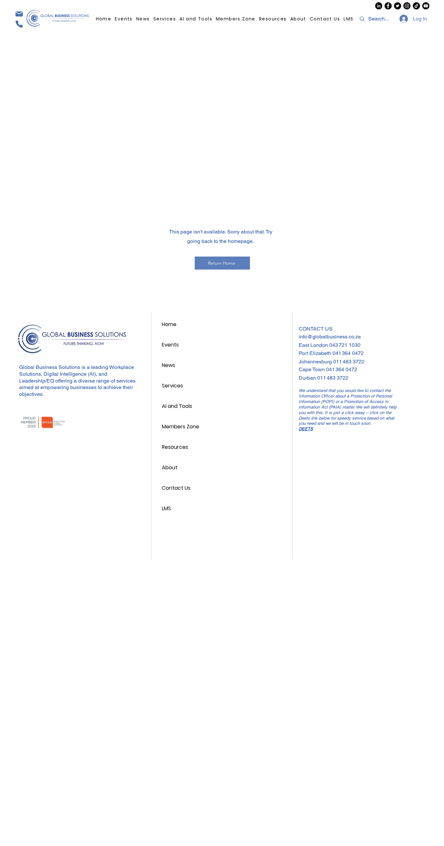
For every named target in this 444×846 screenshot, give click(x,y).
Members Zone (180, 426)
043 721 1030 (344, 345)
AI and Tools (177, 406)
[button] (273, 19)
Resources (175, 447)
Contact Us (176, 488)
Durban (308, 378)
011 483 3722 (348, 362)
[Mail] (19, 13)
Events (170, 344)
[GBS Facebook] (388, 5)
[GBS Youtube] (425, 5)
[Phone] (19, 24)
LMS (166, 508)
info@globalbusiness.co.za (330, 337)
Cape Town (312, 369)
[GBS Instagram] (407, 5)
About (169, 467)
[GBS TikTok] (416, 5)
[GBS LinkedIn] (378, 5)
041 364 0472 (348, 353)
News (168, 365)
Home (169, 324)
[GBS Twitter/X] (397, 5)
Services (172, 385)
